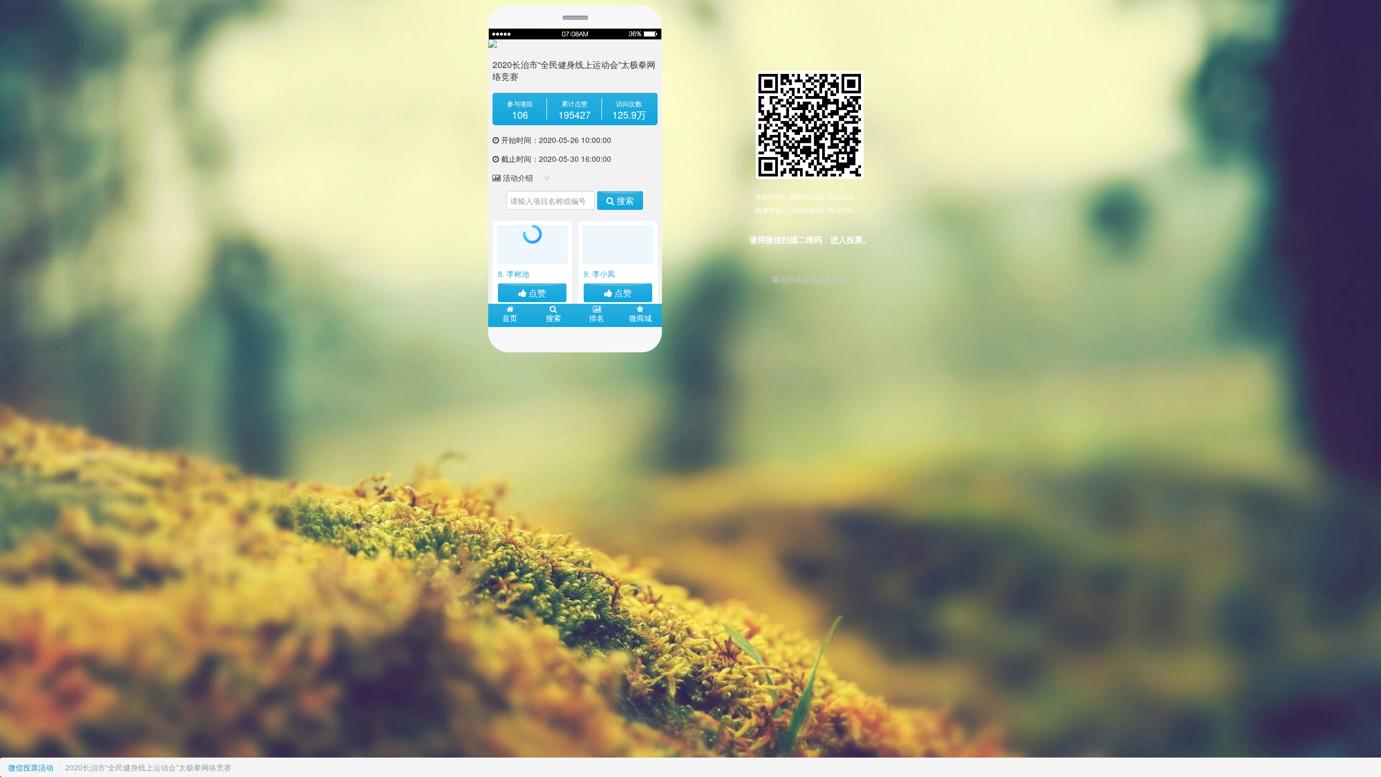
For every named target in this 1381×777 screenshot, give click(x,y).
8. (513, 273)
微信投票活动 (30, 767)
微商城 (640, 317)
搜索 (624, 200)
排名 (596, 317)
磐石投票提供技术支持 (809, 279)
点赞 (536, 293)
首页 (509, 317)
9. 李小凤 (599, 273)
